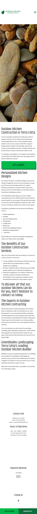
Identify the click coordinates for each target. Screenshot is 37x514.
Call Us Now (9, 511)
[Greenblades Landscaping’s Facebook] (18, 501)
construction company (13, 143)
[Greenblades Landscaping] (2, 12)
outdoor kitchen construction (10, 257)
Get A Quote (18, 165)
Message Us (27, 511)
